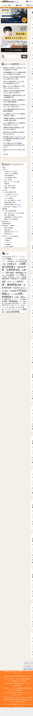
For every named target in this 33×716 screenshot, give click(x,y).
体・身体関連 (18, 267)
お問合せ (13, 671)
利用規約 (20, 671)
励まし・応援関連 (6, 275)
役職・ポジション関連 (11, 282)
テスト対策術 (8, 179)
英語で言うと (7, 305)
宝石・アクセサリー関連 (18, 277)
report (4, 167)
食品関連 (15, 312)
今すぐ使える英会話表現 (9, 192)
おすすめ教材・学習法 (10, 177)
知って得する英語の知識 (9, 211)
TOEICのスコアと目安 (10, 171)
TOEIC (4, 169)
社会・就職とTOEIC (10, 185)
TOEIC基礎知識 (8, 175)
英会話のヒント (6, 221)
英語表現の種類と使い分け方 (12, 204)
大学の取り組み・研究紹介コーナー (12, 206)
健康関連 (25, 272)
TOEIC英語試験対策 (6, 256)
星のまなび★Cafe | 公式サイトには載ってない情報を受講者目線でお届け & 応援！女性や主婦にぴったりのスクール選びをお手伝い (17, 699)
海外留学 (6, 183)
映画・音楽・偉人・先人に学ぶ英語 (14, 213)
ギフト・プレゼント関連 (17, 259)
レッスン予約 (6, 5)
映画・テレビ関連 (12, 294)
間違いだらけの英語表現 (11, 219)
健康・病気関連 (16, 273)
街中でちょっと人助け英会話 (10, 236)
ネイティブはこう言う (10, 196)
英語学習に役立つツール (11, 232)
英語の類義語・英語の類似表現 (15, 307)
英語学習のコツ (8, 234)
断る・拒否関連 (11, 291)
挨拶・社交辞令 (14, 288)
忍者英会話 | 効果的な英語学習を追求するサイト (17, 676)
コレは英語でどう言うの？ (11, 194)
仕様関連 (8, 266)
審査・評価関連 (11, 278)
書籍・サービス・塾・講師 (11, 181)
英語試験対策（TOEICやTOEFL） (13, 217)
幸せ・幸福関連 (21, 278)
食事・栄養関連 (6, 312)
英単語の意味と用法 (9, 202)
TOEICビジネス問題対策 (11, 173)
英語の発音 (7, 229)
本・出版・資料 (18, 297)
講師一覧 (18, 5)
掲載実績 (4, 209)
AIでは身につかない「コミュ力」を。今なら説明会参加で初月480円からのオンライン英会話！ (14, 138)
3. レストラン (8, 242)
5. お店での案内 (8, 246)
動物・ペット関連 (17, 275)
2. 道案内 (7, 240)
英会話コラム (13, 2)
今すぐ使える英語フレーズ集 (12, 200)
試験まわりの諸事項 (9, 187)
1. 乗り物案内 (8, 238)
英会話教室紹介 (6, 223)
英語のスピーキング (16, 305)
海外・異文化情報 (9, 215)
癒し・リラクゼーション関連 (15, 299)
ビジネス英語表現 (19, 261)
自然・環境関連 (10, 301)
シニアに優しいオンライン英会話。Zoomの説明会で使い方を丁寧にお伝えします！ (14, 145)
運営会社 (6, 671)
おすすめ (4, 190)
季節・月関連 (8, 277)
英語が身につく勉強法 (8, 225)
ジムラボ (5, 154)
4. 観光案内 (7, 244)
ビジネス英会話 (8, 198)
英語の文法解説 (8, 227)
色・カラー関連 (21, 301)
